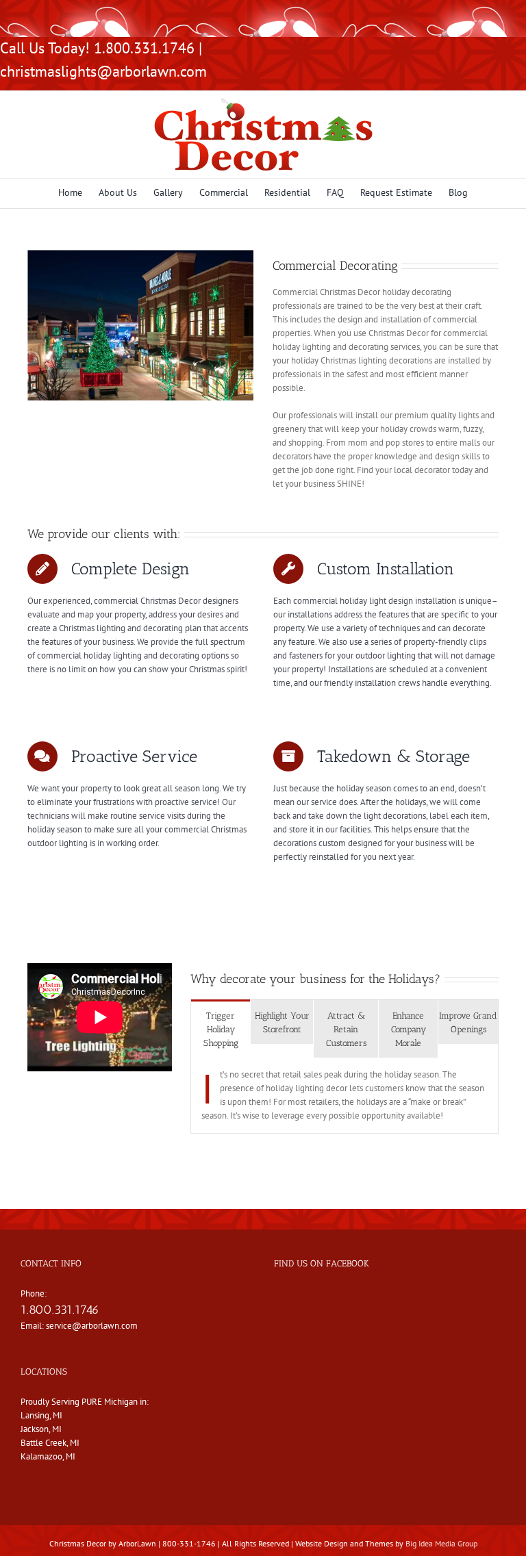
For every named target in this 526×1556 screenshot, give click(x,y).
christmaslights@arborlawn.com (103, 71)
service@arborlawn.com (92, 1325)
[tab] (220, 1028)
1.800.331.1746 (60, 1309)
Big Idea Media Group (441, 1543)
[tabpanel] (344, 1096)
